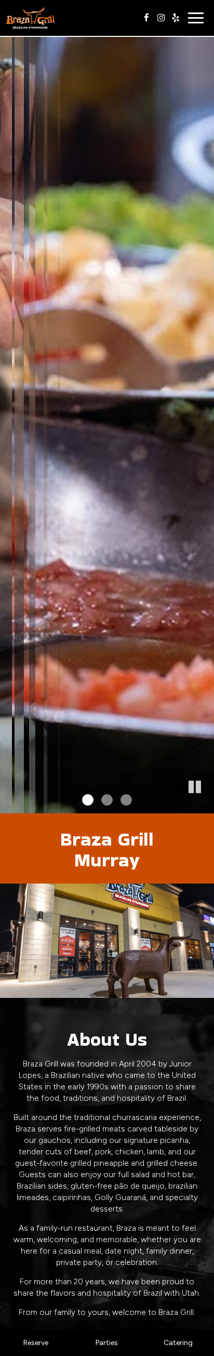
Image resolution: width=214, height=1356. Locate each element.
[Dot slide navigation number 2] (107, 800)
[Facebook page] (146, 17)
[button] (206, 805)
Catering (178, 1342)
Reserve (35, 1342)
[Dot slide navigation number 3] (126, 800)
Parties (107, 1342)
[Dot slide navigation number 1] (87, 800)
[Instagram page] (161, 17)
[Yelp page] (175, 17)
